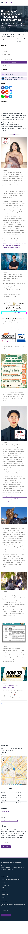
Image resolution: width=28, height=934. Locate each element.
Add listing (5, 894)
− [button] (3, 760)
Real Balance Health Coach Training (13, 73)
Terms (3, 882)
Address (5, 49)
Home (2, 23)
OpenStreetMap (19, 784)
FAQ (3, 888)
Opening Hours (6, 54)
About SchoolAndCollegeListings (11, 879)
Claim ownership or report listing (10, 62)
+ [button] (3, 758)
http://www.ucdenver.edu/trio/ (9, 821)
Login (3, 897)
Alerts (4, 56)
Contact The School (7, 59)
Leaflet (10, 784)
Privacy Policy (5, 885)
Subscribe (5, 846)
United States (10, 23)
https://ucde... (21, 697)
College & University (7, 105)
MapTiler (14, 784)
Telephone (5, 51)
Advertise (4, 892)
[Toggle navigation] (25, 3)
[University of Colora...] (14, 769)
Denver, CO (19, 23)
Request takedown (7, 65)
